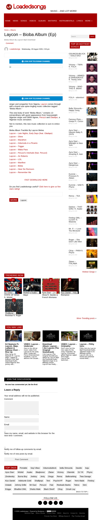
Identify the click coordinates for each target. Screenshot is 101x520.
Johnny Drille (20, 485)
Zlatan (51, 472)
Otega (50, 476)
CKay (60, 489)
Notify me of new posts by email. (18, 454)
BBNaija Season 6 (64, 516)
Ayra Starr (9, 472)
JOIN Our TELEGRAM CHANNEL (37, 61)
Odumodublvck (49, 468)
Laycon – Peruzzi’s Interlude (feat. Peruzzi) (28, 153)
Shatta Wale (35, 489)
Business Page (29, 513)
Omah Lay (70, 489)
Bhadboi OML (20, 489)
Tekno (76, 485)
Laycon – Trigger (16, 146)
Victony (60, 472)
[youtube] (56, 503)
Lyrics (80, 21)
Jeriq (42, 476)
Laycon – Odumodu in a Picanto (23, 143)
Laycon (44, 104)
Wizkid (20, 472)
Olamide (70, 472)
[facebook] (40, 503)
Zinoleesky (9, 476)
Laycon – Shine (16, 136)
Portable (23, 468)
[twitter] (45, 503)
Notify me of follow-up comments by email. (23, 449)
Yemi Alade (79, 481)
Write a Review (40, 513)
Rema (59, 476)
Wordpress (41, 511)
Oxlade (8, 485)
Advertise (82, 513)
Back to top (81, 492)
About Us (66, 513)
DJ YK (80, 472)
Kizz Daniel (10, 481)
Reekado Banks (64, 485)
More (88, 21)
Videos (32, 21)
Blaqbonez (40, 472)
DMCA (59, 513)
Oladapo (54, 117)
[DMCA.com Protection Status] (51, 511)
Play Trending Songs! (78, 516)
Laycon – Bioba (16, 166)
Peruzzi (43, 485)
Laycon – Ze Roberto (18, 156)
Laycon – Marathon (17, 140)
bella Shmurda (66, 468)
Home (7, 21)
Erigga (8, 489)
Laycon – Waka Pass (18, 150)
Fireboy (91, 481)
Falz (51, 485)
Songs (24, 21)
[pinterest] (61, 503)
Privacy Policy (51, 513)
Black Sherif (49, 489)
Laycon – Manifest (17, 163)
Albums (42, 21)
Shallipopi (39, 481)
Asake (29, 472)
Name (6, 417)
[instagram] (50, 503)
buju (87, 468)
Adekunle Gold (24, 481)
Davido (79, 468)
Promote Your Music (50, 516)
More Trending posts (86, 318)
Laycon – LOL (15, 159)
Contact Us (74, 513)
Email (6, 424)
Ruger (68, 481)
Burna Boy (22, 476)
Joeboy (34, 476)
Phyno (89, 472)
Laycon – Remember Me (20, 172)
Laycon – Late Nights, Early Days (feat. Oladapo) (30, 133)
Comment (10, 43)
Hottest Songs (88, 272)
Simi (85, 485)
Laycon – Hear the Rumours (21, 169)
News (15, 21)
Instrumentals (66, 21)
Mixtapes (52, 21)
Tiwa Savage (85, 476)
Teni (48, 481)
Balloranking (71, 476)
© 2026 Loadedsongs (21, 511)
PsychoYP (57, 481)
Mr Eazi (33, 485)
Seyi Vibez (35, 468)
